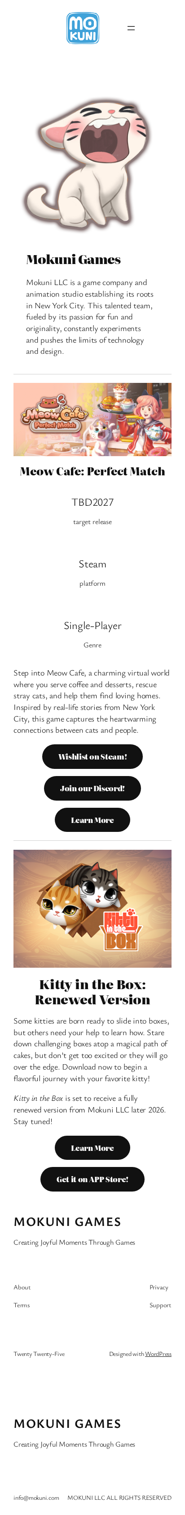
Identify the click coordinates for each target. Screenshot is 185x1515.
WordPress (158, 1353)
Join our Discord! (92, 788)
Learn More (92, 819)
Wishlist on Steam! (92, 756)
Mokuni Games (67, 1221)
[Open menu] (131, 28)
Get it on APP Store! (92, 1179)
